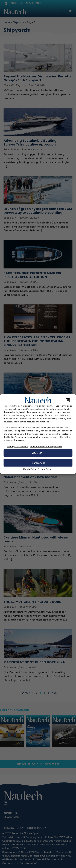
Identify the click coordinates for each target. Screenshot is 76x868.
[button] (68, 400)
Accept (38, 453)
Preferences (38, 462)
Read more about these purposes (46, 446)
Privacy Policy (44, 469)
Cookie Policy (29, 469)
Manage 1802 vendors (17, 446)
